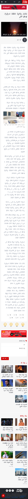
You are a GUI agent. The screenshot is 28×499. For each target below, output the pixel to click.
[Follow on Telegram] (7, 490)
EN (5, 1)
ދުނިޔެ (11, 318)
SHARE (3, 496)
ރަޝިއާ (8, 315)
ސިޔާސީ (19, 2)
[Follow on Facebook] (13, 490)
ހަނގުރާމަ (21, 315)
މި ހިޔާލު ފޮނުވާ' (5, 358)
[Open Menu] (2, 2)
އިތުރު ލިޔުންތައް (23, 416)
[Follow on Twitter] (10, 490)
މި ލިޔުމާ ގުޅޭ (24, 363)
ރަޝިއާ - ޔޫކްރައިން (19, 318)
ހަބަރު (14, 2)
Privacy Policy (21, 497)
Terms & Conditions (14, 497)
